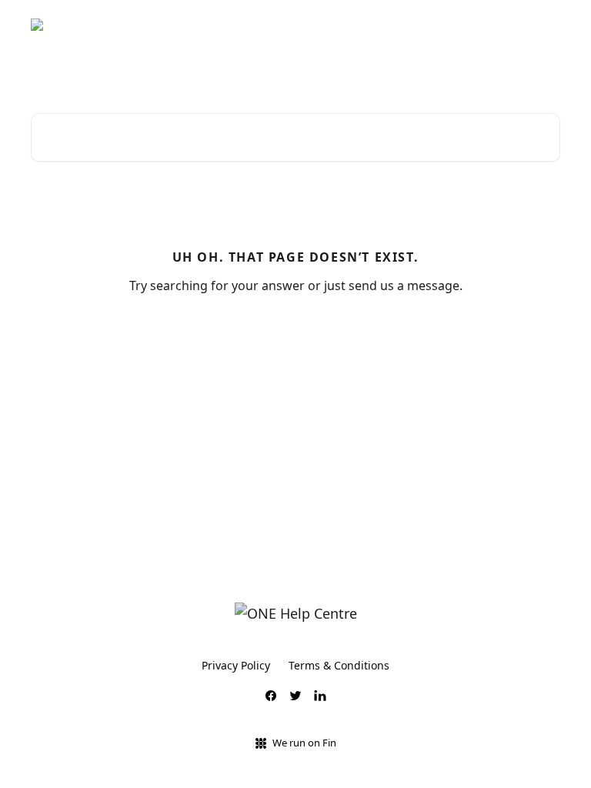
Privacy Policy (236, 665)
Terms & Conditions (339, 665)
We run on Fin (304, 743)
